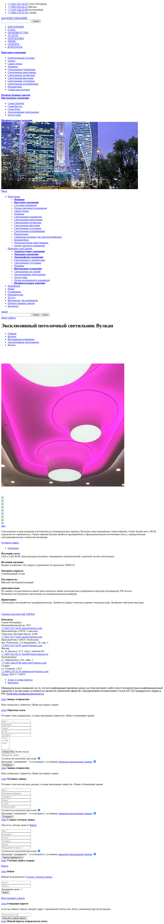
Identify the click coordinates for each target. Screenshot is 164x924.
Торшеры (13, 66)
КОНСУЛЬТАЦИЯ (16, 18)
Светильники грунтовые (21, 81)
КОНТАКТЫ (15, 47)
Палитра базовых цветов (15, 95)
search (4, 311)
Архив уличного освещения (29, 245)
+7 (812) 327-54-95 (18, 4)
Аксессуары (14, 115)
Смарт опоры (15, 63)
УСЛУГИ (13, 35)
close (3, 699)
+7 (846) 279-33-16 (18, 12)
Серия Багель (15, 106)
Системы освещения (25, 205)
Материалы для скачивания (23, 300)
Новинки (19, 199)
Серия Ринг (14, 109)
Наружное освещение (13, 52)
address (12, 317)
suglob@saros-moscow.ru (35, 654)
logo (3, 18)
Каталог (12, 336)
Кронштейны (21, 239)
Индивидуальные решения (16, 120)
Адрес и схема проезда (20, 679)
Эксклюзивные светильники (23, 112)
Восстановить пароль (13, 898)
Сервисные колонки (19, 89)
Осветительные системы (21, 58)
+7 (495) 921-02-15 (18, 6)
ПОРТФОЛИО (16, 38)
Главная (12, 333)
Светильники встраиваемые (23, 83)
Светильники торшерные (21, 69)
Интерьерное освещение (15, 98)
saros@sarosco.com (32, 628)
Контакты (13, 306)
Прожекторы (15, 86)
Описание (13, 548)
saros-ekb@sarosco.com (34, 662)
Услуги (11, 297)
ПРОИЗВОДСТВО (18, 32)
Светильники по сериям (27, 271)
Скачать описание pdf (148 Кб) (18, 614)
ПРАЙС (12, 41)
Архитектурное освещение (29, 251)
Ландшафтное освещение (28, 257)
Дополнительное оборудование (31, 242)
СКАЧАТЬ (13, 44)
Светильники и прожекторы (29, 260)
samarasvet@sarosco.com (35, 671)
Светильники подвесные (21, 75)
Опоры (11, 60)
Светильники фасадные (21, 78)
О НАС (12, 29)
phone (4, 317)
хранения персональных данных (75, 761)
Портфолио (14, 286)
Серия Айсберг (16, 103)
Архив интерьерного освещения (31, 280)
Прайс (11, 288)
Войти (33, 825)
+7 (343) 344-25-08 (18, 9)
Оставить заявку (10, 542)
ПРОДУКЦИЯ (16, 26)
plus (3, 526)
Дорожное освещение (26, 254)
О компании (14, 291)
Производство (15, 294)
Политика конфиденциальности (25, 693)
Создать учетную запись (39, 876)
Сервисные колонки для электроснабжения (38, 237)
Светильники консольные (22, 72)
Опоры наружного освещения (30, 208)
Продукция (14, 196)
